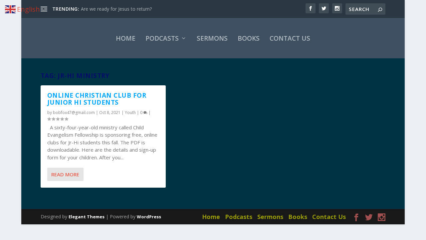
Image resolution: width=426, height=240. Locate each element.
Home (125, 38)
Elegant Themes (87, 217)
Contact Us (290, 38)
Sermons (212, 38)
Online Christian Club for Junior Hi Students (96, 99)
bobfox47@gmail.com (74, 112)
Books (249, 38)
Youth (130, 112)
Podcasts (162, 38)
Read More (65, 174)
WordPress (149, 217)
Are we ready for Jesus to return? (116, 9)
